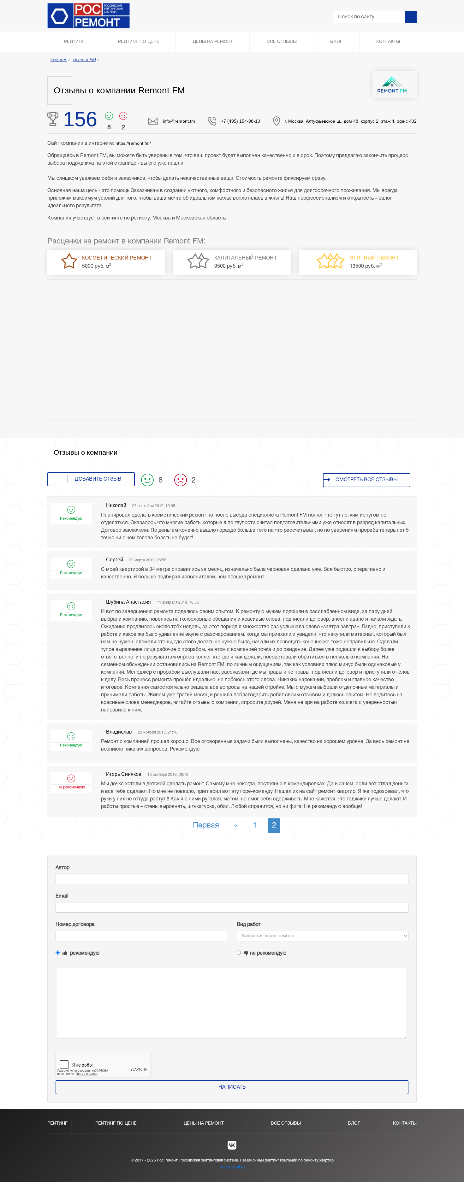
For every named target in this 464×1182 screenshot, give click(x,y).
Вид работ (249, 924)
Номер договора (75, 924)
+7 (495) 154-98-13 (240, 121)
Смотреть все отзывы (367, 480)
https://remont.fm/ (133, 143)
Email (62, 896)
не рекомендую (268, 953)
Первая (206, 825)
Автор (62, 868)
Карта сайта (232, 1167)
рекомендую (84, 953)
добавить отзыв (98, 479)
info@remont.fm (179, 121)
